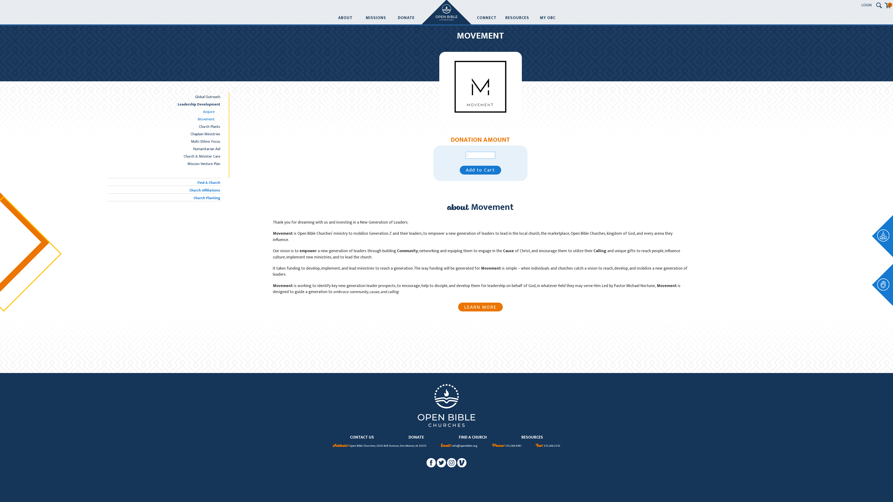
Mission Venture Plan (203, 164)
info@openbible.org (459, 446)
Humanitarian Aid (206, 149)
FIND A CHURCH (473, 437)
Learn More (480, 307)
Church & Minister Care (202, 156)
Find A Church (208, 183)
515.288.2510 (548, 446)
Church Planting (206, 198)
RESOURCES (532, 437)
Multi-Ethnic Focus (205, 142)
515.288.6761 (506, 446)
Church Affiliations (204, 190)
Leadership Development (199, 104)
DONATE (416, 437)
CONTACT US (362, 437)
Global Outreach (207, 97)
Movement (206, 119)
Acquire (209, 112)
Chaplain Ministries (205, 134)
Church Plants (209, 127)
